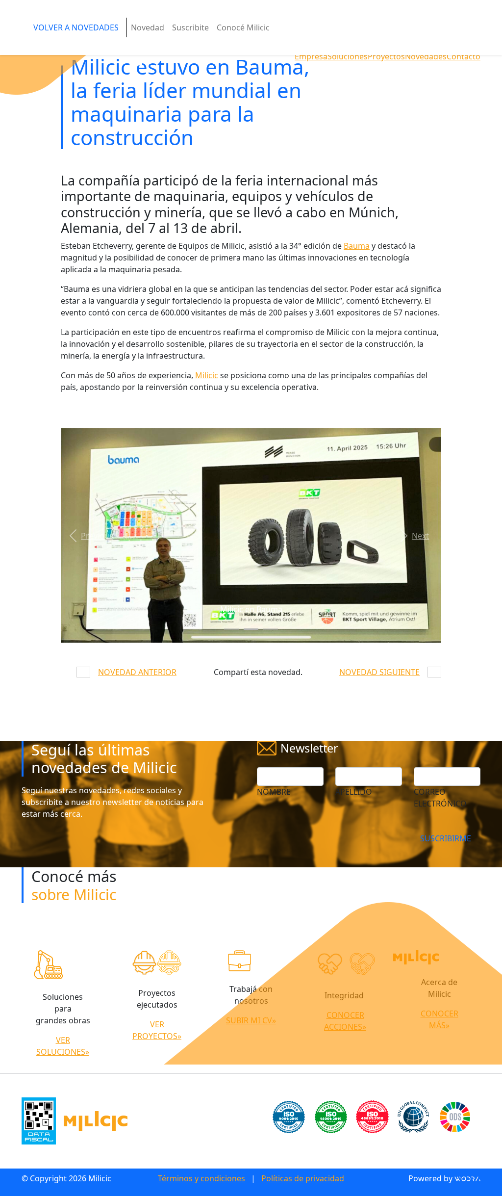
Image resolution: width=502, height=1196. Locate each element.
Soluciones (347, 56)
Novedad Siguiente (379, 672)
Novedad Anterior (137, 672)
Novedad (147, 27)
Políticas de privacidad (302, 1178)
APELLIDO (353, 791)
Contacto (463, 56)
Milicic (206, 375)
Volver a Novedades (76, 27)
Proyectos (386, 56)
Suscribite (190, 27)
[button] (89, 535)
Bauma (357, 245)
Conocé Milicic (243, 27)
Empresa (311, 56)
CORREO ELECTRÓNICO (440, 797)
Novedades (426, 56)
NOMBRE (274, 791)
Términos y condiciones (201, 1178)
